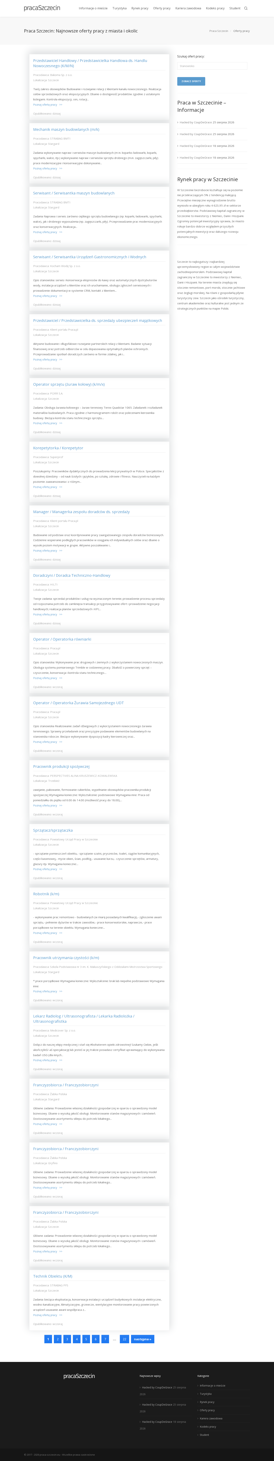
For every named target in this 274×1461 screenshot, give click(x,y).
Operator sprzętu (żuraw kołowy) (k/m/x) (69, 384)
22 (124, 1339)
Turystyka (206, 1394)
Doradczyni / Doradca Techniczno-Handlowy (71, 575)
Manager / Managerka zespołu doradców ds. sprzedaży (81, 511)
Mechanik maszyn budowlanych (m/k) (66, 129)
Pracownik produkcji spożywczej (61, 766)
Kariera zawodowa (211, 1418)
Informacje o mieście (212, 1385)
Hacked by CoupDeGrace (196, 122)
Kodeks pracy (208, 1426)
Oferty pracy (207, 1410)
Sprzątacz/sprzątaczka (53, 830)
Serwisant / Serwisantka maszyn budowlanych (74, 193)
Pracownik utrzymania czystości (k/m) (66, 957)
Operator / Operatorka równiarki (62, 639)
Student (204, 1435)
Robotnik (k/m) (46, 893)
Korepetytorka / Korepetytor (58, 447)
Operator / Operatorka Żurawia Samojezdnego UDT (78, 702)
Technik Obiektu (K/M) (52, 1276)
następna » (142, 1339)
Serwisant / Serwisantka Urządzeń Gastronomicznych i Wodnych (89, 256)
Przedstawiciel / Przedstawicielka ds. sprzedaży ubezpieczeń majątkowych (97, 320)
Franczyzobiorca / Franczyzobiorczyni (65, 1084)
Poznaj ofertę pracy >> (47, 104)
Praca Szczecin (218, 31)
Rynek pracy (207, 1402)
